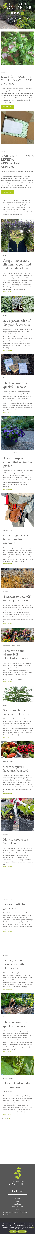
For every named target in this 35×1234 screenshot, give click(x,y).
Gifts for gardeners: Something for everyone (16, 539)
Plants (5, 256)
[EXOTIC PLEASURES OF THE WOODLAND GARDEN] (17, 48)
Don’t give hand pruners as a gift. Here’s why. (14, 964)
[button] (22, 13)
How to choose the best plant (15, 841)
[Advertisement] (17, 1139)
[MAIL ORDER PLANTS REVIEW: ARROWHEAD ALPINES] (17, 127)
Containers (6, 646)
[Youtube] (15, 13)
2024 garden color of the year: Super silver (17, 322)
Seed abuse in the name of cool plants (16, 712)
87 (9, 1118)
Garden (3, 72)
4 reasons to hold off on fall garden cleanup (17, 598)
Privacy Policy (22, 1231)
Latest (10, 453)
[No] (32, 1227)
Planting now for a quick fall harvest (15, 385)
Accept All (13, 1231)
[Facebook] (18, 13)
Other (10, 530)
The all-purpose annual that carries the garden (18, 462)
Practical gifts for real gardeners (17, 906)
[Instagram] (12, 13)
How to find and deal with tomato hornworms (17, 1087)
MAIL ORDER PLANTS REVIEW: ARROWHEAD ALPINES (17, 161)
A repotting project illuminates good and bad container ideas (17, 264)
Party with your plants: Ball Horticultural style (15, 654)
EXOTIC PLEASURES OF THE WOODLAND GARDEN (16, 80)
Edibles (5, 378)
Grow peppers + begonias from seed (15, 768)
